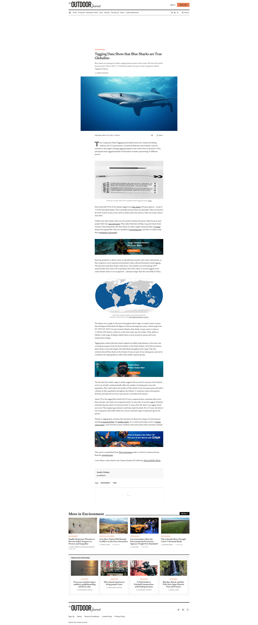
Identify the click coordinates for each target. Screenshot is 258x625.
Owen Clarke (105, 545)
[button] (71, 616)
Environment (100, 50)
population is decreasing (108, 233)
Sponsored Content (85, 590)
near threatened (135, 230)
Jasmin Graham (102, 73)
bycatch (157, 227)
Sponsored (84, 579)
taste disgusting (114, 224)
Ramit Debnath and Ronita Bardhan (82, 547)
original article (107, 455)
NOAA (150, 201)
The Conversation (125, 452)
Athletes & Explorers (106, 536)
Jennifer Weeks (168, 545)
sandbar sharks (123, 422)
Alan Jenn (135, 547)
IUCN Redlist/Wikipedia (136, 317)
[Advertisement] (129, 30)
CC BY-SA (145, 317)
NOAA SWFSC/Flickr (152, 461)
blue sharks (136, 207)
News (115, 483)
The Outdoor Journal (80, 622)
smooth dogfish (108, 422)
